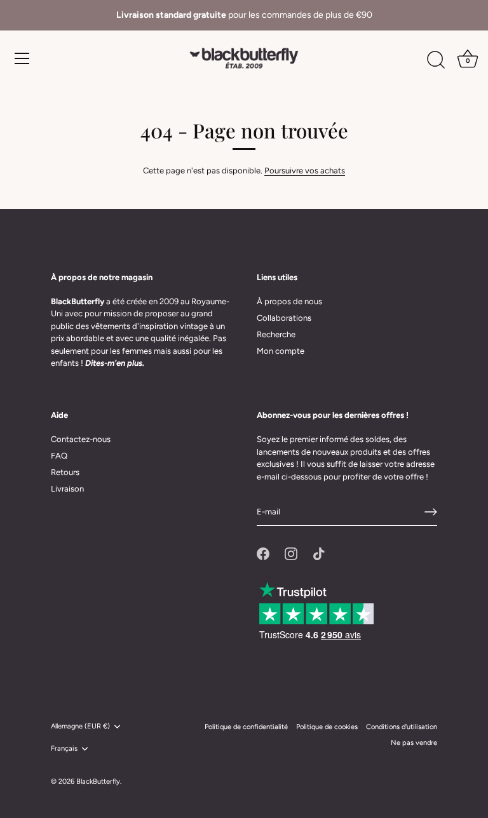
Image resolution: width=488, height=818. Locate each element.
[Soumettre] (430, 512)
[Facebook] (263, 553)
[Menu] (22, 58)
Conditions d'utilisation (401, 727)
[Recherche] (436, 60)
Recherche (276, 334)
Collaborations (284, 318)
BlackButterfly (98, 781)
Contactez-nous (81, 439)
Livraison (67, 488)
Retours (65, 472)
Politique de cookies (327, 727)
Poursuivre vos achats (304, 170)
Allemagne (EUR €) (80, 726)
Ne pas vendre (414, 743)
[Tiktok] (319, 553)
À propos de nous (289, 301)
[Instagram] (291, 553)
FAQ (59, 455)
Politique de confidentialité (246, 727)
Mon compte (280, 351)
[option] (244, 15)
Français (64, 748)
